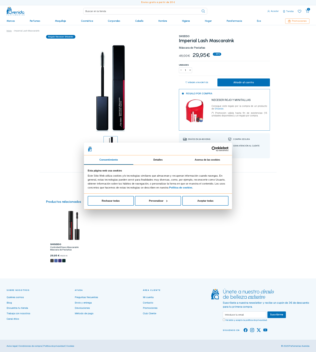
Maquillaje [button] (60, 20)
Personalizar (156, 200)
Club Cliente (149, 313)
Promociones (299, 20)
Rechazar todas (111, 200)
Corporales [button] (114, 20)
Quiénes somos (15, 297)
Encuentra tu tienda (17, 307)
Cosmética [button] (87, 20)
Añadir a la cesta (74, 268)
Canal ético (13, 318)
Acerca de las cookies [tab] (207, 159)
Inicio (9, 30)
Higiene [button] (186, 20)
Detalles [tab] (158, 159)
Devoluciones (82, 307)
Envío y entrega (83, 302)
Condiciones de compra (30, 346)
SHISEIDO (184, 36)
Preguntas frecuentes (86, 297)
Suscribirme (276, 314)
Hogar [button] (208, 20)
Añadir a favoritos (198, 82)
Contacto (148, 302)
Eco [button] (259, 20)
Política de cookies (180, 187)
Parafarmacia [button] (234, 20)
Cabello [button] (139, 20)
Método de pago (84, 313)
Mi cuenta (148, 297)
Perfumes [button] (35, 20)
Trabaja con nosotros (18, 313)
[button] (307, 11)
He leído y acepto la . (246, 320)
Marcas (11, 20)
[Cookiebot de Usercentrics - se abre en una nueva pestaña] (214, 148)
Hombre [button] (162, 20)
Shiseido (219, 108)
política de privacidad (256, 320)
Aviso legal (12, 346)
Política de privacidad (54, 346)
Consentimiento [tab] (108, 159)
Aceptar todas (205, 200)
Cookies (70, 346)
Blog (9, 302)
